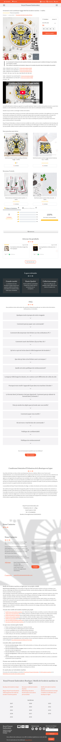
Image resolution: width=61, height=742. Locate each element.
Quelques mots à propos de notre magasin (31, 315)
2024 (11, 707)
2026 (30, 703)
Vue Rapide (16, 145)
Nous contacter (30, 455)
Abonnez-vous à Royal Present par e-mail (51, 726)
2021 (11, 710)
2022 (49, 707)
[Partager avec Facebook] (47, 28)
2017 (30, 713)
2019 (49, 710)
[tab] (12, 208)
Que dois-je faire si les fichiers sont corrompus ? (30, 359)
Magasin (5, 15)
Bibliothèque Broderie (28, 690)
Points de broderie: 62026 (27, 76)
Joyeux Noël (11, 15)
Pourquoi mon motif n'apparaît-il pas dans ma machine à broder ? (30, 386)
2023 (30, 707)
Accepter (51, 739)
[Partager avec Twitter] (50, 28)
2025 (49, 703)
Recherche (31, 231)
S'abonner (52, 734)
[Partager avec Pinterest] (43, 28)
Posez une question (14, 13)
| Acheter (16, 165)
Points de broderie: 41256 (26, 68)
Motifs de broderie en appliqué (12, 615)
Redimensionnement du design (49, 690)
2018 (11, 713)
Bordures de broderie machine (12, 617)
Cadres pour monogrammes (12, 613)
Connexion (7, 1)
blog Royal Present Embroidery (31, 672)
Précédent (45, 19)
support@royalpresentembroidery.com (23, 575)
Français (43, 1)
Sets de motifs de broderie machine (13, 620)
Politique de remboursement (30, 440)
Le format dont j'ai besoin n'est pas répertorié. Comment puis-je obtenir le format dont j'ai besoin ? (30, 395)
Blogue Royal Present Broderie (11, 690)
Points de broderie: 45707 (26, 70)
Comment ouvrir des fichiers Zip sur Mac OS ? (30, 341)
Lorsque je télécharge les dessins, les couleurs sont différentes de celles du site (30, 377)
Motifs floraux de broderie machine (13, 612)
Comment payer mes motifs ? (30, 414)
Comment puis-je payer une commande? (30, 324)
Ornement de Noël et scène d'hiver (24, 15)
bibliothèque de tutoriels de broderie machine (14, 673)
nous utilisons (28, 740)
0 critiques (9, 217)
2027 (11, 703)
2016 (49, 713)
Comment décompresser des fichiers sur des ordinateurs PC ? (30, 333)
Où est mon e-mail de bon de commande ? (31, 423)
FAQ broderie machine (46, 672)
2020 (30, 710)
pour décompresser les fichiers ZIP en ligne (22, 640)
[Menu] (4, 5)
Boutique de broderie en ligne (11, 687)
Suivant (54, 19)
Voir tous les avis (30, 262)
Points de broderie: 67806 (27, 77)
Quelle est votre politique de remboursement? (30, 368)
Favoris (15, 1)
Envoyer (35, 567)
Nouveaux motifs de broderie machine (14, 622)
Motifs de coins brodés (10, 618)
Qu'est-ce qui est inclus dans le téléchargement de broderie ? (30, 350)
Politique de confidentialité (30, 431)
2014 (30, 717)
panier (56, 1)
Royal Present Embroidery (30, 5)
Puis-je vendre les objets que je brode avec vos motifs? (30, 405)
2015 (11, 717)
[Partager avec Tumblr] (53, 28)
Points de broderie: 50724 (26, 71)
